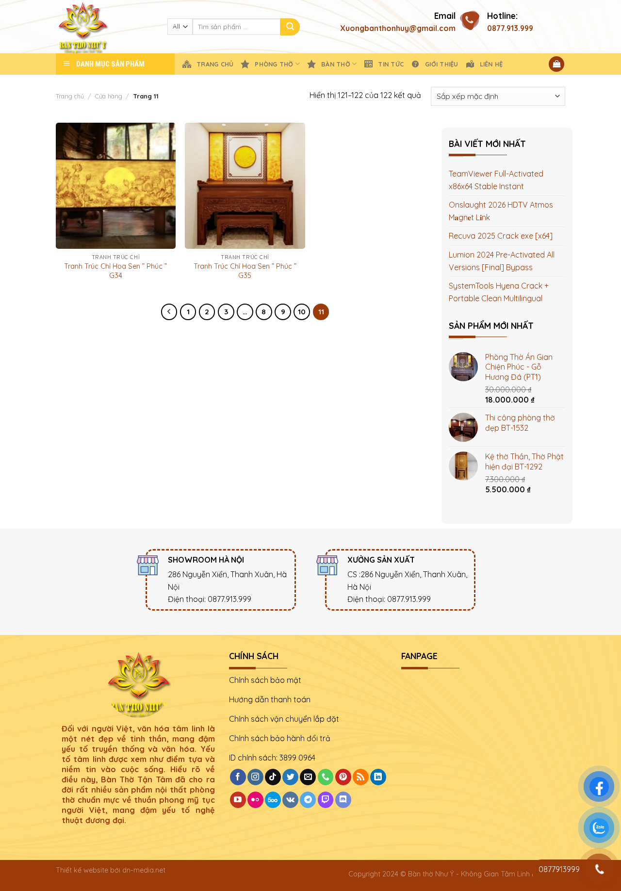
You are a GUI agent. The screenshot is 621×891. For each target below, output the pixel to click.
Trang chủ (70, 96)
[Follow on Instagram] (255, 777)
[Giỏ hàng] (556, 64)
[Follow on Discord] (343, 800)
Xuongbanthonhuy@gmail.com (398, 28)
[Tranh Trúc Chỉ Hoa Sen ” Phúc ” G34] (116, 186)
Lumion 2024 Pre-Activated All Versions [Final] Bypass (502, 261)
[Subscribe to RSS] (361, 777)
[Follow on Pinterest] (343, 777)
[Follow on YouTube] (238, 800)
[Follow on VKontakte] (290, 800)
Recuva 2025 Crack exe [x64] (501, 236)
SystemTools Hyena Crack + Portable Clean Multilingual (499, 292)
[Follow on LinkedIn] (378, 777)
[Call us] (326, 777)
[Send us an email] (308, 777)
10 (302, 311)
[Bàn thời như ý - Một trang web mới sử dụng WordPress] (104, 26)
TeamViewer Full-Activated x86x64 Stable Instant (496, 180)
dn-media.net (143, 870)
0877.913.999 (510, 28)
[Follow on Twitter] (290, 777)
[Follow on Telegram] (308, 800)
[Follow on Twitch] (326, 800)
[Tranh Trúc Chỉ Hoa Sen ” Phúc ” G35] (245, 186)
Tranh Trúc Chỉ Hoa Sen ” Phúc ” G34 (115, 271)
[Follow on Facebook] (238, 777)
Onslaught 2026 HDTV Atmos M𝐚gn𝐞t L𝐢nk (501, 211)
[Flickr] (255, 800)
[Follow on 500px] (273, 800)
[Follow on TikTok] (273, 777)
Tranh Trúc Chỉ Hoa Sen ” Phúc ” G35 (245, 271)
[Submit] (290, 26)
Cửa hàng (108, 96)
